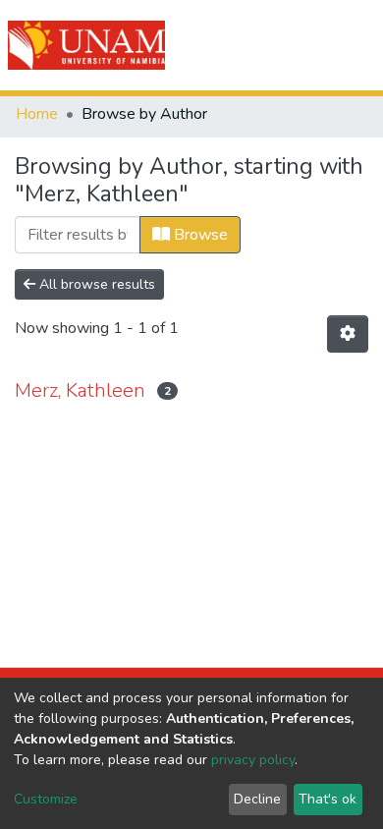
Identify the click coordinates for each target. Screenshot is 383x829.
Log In (297, 45)
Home (37, 114)
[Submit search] (257, 45)
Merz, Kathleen (80, 390)
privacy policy (253, 759)
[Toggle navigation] (355, 45)
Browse (199, 235)
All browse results (95, 284)
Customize (46, 799)
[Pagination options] (347, 334)
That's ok (327, 799)
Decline (257, 799)
